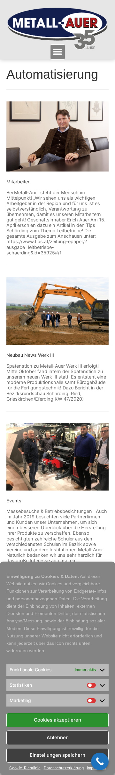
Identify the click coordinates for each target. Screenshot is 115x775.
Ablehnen (58, 737)
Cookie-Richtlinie (25, 768)
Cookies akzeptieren (57, 720)
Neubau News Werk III (30, 355)
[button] (57, 52)
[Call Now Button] (100, 761)
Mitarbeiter (17, 182)
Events (13, 501)
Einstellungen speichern (57, 755)
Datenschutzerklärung (64, 768)
